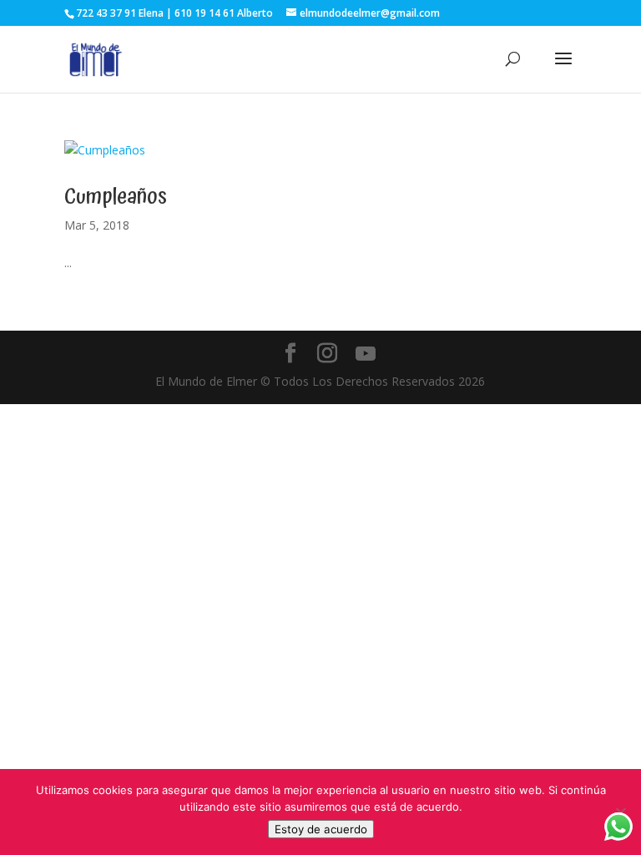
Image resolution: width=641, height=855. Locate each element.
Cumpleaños (115, 196)
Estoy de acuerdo (321, 829)
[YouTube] (365, 354)
